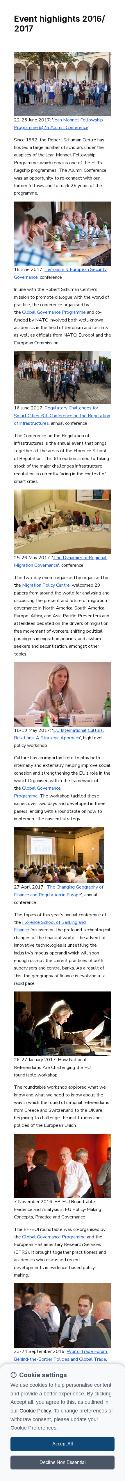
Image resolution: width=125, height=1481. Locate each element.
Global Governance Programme (54, 312)
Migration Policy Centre (46, 585)
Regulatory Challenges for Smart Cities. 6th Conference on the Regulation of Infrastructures (62, 415)
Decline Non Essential (63, 1462)
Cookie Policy (35, 1411)
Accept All (62, 1443)
